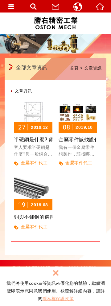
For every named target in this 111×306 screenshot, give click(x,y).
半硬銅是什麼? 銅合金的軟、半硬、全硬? (33, 127)
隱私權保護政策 (58, 298)
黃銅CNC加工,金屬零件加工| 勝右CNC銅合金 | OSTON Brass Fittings (55, 23)
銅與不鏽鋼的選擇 (33, 198)
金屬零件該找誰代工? (78, 127)
